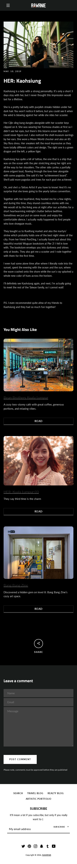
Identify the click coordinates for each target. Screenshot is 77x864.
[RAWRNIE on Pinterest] (29, 845)
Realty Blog (56, 793)
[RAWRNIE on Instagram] (35, 845)
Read (38, 421)
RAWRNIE (46, 855)
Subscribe (38, 808)
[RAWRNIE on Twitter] (23, 845)
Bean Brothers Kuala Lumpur (26, 397)
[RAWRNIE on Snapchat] (41, 845)
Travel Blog (35, 793)
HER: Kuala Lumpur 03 (21, 492)
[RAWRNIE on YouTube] (54, 845)
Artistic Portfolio (38, 799)
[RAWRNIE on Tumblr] (47, 845)
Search (18, 793)
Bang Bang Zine (16, 585)
